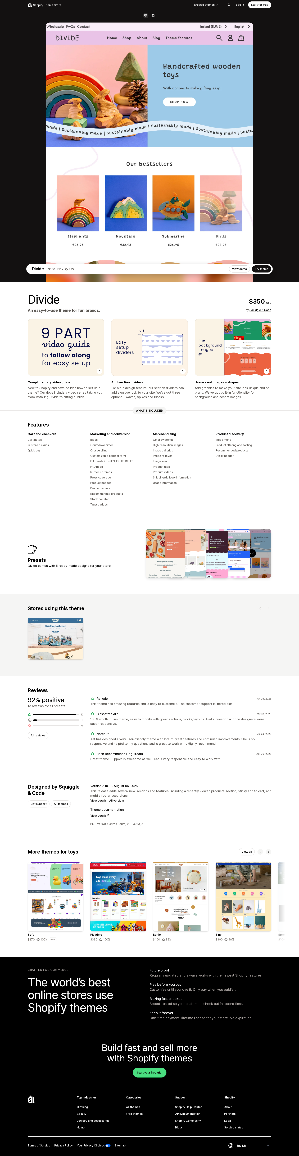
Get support (39, 804)
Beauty (81, 1113)
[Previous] (260, 608)
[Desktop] (145, 15)
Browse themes (204, 4)
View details (98, 800)
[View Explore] (230, 553)
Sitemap (120, 1145)
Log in (240, 4)
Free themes (134, 1113)
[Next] (268, 608)
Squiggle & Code (260, 310)
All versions (116, 800)
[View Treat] (165, 553)
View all (247, 851)
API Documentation (187, 1113)
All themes (61, 804)
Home (81, 1127)
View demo (239, 269)
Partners (229, 1113)
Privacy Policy (63, 1145)
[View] (55, 639)
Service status (233, 1127)
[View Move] (186, 553)
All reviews (38, 735)
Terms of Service (39, 1145)
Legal (228, 1120)
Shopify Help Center (188, 1107)
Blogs (179, 1127)
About (228, 1107)
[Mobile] (153, 15)
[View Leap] (208, 553)
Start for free (259, 4)
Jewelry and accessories (93, 1120)
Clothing (82, 1107)
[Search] (229, 5)
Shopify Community (188, 1120)
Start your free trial (149, 1072)
